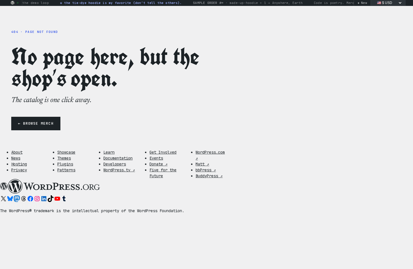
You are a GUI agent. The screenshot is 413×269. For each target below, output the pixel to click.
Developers (114, 164)
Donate (158, 164)
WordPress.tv (119, 169)
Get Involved (162, 152)
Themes (64, 158)
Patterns (66, 169)
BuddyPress (209, 175)
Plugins (65, 164)
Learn (109, 152)
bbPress (206, 169)
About (16, 152)
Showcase (66, 152)
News (15, 158)
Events (156, 158)
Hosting (19, 164)
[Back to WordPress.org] (13, 3)
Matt (202, 164)
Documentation (118, 158)
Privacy (19, 169)
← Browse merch (36, 123)
